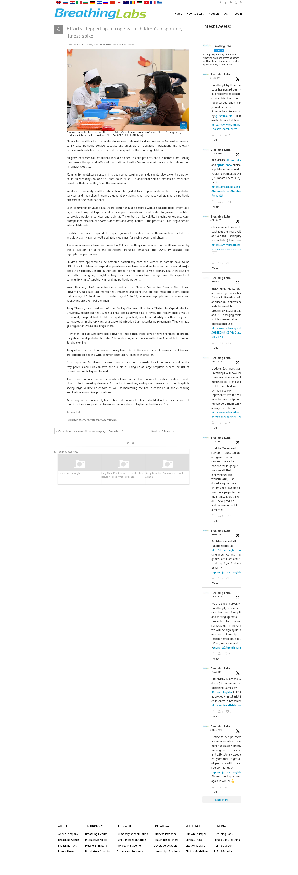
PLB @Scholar (223, 851)
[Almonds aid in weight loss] (79, 464)
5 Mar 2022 (215, 220)
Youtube (235, 2)
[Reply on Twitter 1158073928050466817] (214, 711)
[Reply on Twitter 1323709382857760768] (214, 516)
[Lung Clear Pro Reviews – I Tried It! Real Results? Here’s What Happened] (123, 464)
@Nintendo (224, 165)
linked (241, 2)
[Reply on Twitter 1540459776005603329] (214, 201)
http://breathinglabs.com (227, 550)
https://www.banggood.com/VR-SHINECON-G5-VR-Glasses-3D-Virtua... (231, 332)
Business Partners (165, 834)
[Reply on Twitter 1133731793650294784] (214, 787)
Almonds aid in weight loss (71, 473)
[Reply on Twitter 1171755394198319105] (214, 653)
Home (178, 13)
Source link (74, 412)
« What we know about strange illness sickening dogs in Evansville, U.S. (89, 431)
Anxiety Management (130, 845)
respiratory (112, 419)
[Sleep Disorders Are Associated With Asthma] (167, 464)
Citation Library (195, 845)
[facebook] (220, 2)
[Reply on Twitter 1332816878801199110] (214, 423)
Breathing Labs (220, 74)
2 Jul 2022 (215, 77)
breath (75, 419)
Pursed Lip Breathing (227, 840)
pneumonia (101, 419)
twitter (225, 2)
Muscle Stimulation (97, 845)
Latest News (66, 851)
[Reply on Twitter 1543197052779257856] (214, 135)
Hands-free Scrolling (98, 851)
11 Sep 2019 (216, 596)
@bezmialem (223, 116)
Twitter (122, 443)
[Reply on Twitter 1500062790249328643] (214, 263)
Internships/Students (167, 851)
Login (238, 13)
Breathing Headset (97, 834)
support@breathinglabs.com (229, 572)
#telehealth (237, 191)
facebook (117, 443)
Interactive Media (96, 840)
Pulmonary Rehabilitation (132, 834)
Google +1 (127, 443)
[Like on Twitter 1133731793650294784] (227, 787)
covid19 (82, 419)
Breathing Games (69, 840)
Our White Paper (196, 834)
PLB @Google (223, 845)
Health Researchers (166, 840)
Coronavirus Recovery (130, 851)
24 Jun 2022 (216, 153)
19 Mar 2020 (216, 534)
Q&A (227, 13)
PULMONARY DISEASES (111, 44)
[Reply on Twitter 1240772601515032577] (214, 578)
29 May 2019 (216, 729)
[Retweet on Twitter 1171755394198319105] (220, 653)
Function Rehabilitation (131, 840)
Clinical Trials (194, 840)
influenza (91, 419)
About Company (68, 834)
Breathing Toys (67, 845)
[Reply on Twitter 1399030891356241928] (214, 343)
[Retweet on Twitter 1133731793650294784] (220, 787)
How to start (195, 13)
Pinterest (132, 443)
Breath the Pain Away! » (162, 431)
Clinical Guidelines (197, 851)
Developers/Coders (165, 845)
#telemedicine (220, 191)
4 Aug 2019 (215, 671)
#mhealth (217, 195)
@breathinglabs (236, 160)
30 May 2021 (216, 281)
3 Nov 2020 (215, 441)
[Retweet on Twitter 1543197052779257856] (220, 135)
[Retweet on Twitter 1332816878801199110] (220, 423)
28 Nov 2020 (216, 361)
